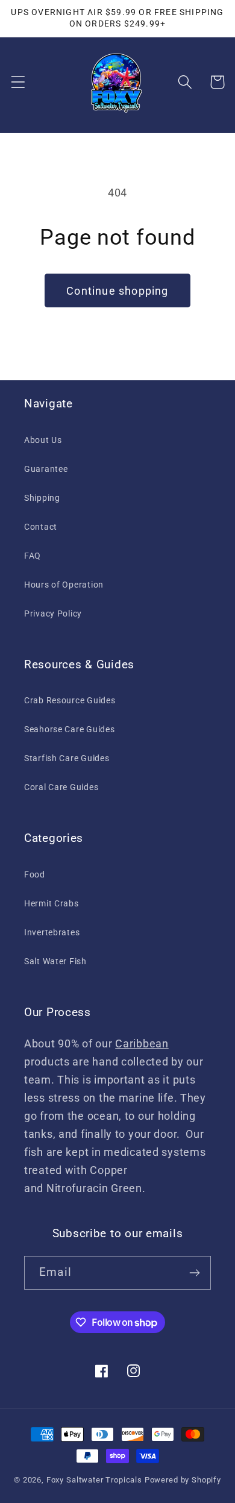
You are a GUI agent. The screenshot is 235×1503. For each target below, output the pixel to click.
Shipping (42, 498)
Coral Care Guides (61, 787)
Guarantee (45, 469)
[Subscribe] (194, 1273)
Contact (40, 527)
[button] (18, 82)
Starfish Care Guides (66, 758)
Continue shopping (117, 290)
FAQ (32, 556)
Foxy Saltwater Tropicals (94, 1479)
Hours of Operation (64, 585)
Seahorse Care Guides (69, 729)
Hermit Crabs (51, 904)
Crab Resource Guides (69, 700)
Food (34, 875)
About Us (43, 440)
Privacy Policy (53, 614)
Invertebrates (52, 932)
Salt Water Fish (55, 961)
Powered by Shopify (183, 1479)
